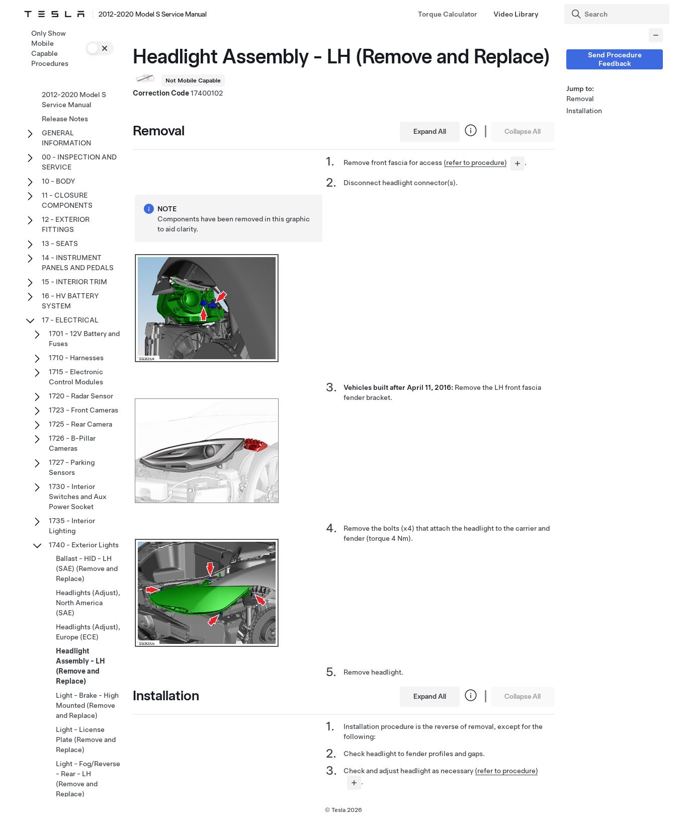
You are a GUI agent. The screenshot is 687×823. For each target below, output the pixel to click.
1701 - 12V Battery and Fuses (84, 339)
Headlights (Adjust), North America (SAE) (88, 603)
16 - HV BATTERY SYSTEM (70, 301)
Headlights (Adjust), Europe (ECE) (88, 632)
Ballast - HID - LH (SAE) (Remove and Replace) (87, 568)
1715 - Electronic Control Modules (76, 377)
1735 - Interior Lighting (72, 526)
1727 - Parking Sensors (72, 467)
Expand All (429, 131)
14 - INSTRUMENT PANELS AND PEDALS (78, 263)
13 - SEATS (60, 243)
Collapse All (522, 131)
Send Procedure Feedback (615, 59)
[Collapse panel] (656, 35)
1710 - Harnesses (76, 358)
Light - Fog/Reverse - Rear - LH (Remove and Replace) (88, 779)
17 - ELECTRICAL (70, 320)
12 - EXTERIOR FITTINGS (66, 224)
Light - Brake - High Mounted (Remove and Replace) (87, 705)
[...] (517, 163)
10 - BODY (58, 181)
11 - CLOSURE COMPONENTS (67, 200)
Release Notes (65, 119)
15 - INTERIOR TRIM (74, 282)
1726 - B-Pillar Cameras (72, 443)
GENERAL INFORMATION (66, 138)
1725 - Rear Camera (80, 424)
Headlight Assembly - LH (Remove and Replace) (80, 666)
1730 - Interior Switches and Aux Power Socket (78, 496)
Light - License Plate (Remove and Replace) (86, 739)
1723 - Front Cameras (83, 410)
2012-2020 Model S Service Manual (74, 100)
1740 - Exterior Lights (84, 545)
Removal (580, 99)
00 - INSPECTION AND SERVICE (79, 162)
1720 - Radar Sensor (81, 396)
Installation (584, 111)
